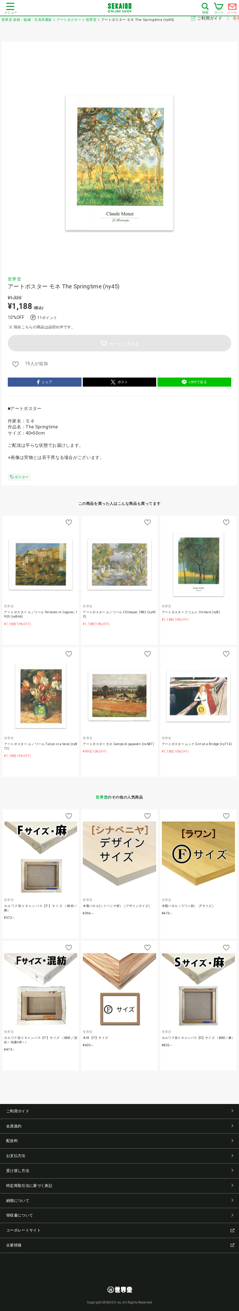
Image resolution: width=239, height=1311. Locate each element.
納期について (17, 1200)
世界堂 (14, 279)
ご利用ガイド (210, 18)
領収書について (19, 1215)
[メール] (232, 8)
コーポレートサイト (23, 1230)
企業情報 (13, 1245)
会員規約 (13, 1126)
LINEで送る (198, 382)
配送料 (12, 1141)
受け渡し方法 (17, 1171)
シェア (47, 382)
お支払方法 (16, 1156)
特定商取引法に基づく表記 (29, 1185)
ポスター (22, 477)
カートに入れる (124, 343)
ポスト (123, 382)
